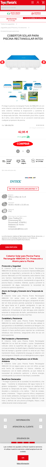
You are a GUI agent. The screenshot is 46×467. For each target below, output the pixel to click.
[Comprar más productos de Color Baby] (30, 183)
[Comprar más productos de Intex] (16, 183)
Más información (23, 463)
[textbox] (21, 7)
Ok (23, 458)
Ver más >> (23, 189)
